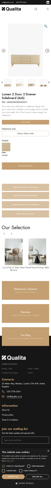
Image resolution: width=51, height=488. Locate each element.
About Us (6, 409)
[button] (11, 233)
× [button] (48, 451)
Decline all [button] (37, 477)
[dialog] (25, 468)
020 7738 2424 (21, 2)
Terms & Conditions (10, 419)
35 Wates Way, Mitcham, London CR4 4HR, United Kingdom (23, 385)
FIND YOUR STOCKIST (25, 166)
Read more (25, 122)
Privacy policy (7, 414)
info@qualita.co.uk (7, 2)
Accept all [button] (13, 477)
